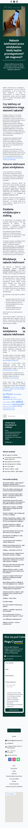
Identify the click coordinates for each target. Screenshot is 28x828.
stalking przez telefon (7, 404)
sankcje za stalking (6, 401)
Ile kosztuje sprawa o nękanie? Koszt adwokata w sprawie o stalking (13, 554)
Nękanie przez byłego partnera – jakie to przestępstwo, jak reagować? (14, 546)
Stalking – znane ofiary (9, 598)
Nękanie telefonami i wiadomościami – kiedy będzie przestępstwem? (13, 587)
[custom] (14, 2)
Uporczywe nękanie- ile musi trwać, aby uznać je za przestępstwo (13, 531)
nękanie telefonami (7, 399)
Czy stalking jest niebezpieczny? (12, 619)
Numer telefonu (9, 675)
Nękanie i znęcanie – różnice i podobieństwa (11, 623)
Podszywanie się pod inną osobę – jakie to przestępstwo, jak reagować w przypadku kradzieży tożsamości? (14, 502)
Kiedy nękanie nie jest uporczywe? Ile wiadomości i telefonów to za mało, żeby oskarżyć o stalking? (13, 559)
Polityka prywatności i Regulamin (14, 786)
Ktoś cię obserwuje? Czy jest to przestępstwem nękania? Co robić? (13, 615)
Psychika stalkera (8, 601)
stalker (13, 402)
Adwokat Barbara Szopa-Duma (14, 776)
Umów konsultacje (14, 784)
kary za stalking (17, 394)
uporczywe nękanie (18, 404)
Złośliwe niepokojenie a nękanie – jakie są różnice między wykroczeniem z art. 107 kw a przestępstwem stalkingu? (14, 519)
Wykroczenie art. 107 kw (7, 406)
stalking (19, 401)
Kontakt (14, 781)
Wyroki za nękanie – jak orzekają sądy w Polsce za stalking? (13, 514)
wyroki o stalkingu (17, 406)
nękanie (6, 396)
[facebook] (11, 2)
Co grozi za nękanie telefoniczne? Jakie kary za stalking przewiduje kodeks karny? (12, 577)
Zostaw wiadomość (10, 682)
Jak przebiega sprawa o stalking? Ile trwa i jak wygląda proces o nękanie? (13, 583)
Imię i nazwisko (9, 663)
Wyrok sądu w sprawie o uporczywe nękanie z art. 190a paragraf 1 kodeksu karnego (14, 388)
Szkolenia (14, 773)
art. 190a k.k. (8, 394)
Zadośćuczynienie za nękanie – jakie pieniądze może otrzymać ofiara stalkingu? (13, 593)
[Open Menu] (24, 7)
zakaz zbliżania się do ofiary (9, 409)
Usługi (14, 771)
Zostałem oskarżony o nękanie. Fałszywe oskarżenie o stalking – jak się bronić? (13, 526)
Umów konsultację (13, 378)
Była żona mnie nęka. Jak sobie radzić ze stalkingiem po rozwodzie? (13, 565)
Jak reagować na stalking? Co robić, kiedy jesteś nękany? (13, 536)
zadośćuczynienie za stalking (9, 407)
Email (7, 669)
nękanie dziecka (13, 397)
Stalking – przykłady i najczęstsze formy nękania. (12, 610)
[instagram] (17, 2)
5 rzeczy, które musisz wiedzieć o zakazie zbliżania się (12, 541)
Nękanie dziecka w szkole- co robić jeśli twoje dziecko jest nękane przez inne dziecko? (13, 571)
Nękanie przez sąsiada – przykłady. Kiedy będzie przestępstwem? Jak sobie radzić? (13, 508)
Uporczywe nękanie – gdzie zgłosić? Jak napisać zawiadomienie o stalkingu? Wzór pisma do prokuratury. (14, 484)
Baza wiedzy (14, 768)
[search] (5, 416)
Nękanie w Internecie (17, 399)
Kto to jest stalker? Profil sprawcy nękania (12, 605)
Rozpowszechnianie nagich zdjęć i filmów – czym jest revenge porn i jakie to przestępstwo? (13, 495)
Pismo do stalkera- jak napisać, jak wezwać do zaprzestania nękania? (12, 489)
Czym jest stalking (14, 778)
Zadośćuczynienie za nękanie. (10, 370)
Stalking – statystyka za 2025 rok (12, 550)
